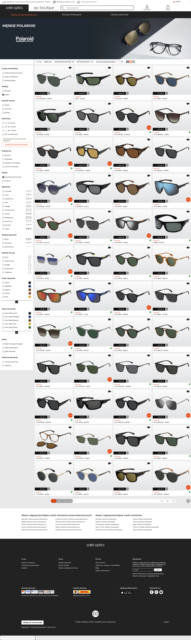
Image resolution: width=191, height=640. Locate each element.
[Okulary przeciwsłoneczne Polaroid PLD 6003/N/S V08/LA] (172, 114)
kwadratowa (9, 268)
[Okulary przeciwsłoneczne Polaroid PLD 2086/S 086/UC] (172, 258)
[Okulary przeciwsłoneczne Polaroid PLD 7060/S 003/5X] (172, 186)
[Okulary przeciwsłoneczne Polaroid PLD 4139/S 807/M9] (93, 114)
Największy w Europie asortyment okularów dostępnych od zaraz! (28, 2)
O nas (23, 559)
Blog (97, 568)
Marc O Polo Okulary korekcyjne (107, 527)
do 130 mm (11, 123)
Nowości (8, 155)
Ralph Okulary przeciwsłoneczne (67, 527)
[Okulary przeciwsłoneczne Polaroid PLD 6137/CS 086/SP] (54, 438)
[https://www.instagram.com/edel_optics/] (156, 592)
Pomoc (98, 559)
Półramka (8, 243)
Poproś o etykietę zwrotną (68, 568)
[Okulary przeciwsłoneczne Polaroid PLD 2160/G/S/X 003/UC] (54, 78)
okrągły (7, 206)
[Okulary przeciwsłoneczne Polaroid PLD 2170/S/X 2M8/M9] (172, 474)
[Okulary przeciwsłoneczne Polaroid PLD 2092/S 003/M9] (54, 366)
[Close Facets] (16, 61)
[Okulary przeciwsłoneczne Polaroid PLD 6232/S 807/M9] (172, 366)
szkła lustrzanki (10, 351)
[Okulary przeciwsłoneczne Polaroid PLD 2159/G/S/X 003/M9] (133, 366)
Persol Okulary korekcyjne (142, 519)
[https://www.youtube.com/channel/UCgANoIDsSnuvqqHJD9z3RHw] (161, 592)
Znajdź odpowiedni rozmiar (16, 145)
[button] (14, 7)
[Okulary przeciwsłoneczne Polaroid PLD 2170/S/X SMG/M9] (133, 114)
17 (162, 501)
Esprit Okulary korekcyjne (142, 530)
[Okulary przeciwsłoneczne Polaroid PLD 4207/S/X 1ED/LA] (54, 330)
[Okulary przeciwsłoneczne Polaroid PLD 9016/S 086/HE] (133, 150)
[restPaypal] (34, 592)
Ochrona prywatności (38, 627)
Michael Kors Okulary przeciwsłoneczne (70, 522)
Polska (178, 1)
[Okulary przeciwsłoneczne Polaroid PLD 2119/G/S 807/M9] (93, 222)
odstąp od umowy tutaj (32, 622)
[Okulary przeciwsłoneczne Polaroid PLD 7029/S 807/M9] (93, 402)
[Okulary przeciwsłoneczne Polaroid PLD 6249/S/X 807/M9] (133, 402)
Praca (60, 559)
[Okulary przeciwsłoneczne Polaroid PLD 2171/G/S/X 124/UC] (93, 366)
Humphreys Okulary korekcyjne (107, 524)
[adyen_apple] (52, 592)
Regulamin (25, 627)
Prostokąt (8, 191)
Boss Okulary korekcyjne (142, 524)
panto (7, 195)
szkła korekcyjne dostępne (14, 344)
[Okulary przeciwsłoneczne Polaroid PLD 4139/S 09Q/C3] (172, 78)
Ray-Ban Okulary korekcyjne (106, 519)
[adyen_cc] (23, 592)
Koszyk (168, 9)
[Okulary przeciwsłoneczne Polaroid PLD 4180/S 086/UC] (172, 438)
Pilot (6, 202)
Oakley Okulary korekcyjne (105, 522)
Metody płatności (64, 562)
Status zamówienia (103, 570)
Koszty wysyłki (63, 565)
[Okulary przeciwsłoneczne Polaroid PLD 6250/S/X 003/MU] (93, 150)
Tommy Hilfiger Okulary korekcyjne (146, 527)
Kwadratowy (9, 199)
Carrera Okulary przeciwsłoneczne (34, 527)
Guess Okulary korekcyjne (142, 522)
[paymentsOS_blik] (40, 592)
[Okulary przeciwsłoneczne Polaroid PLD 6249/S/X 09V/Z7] (54, 186)
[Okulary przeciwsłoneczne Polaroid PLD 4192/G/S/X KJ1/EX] (172, 402)
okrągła (7, 265)
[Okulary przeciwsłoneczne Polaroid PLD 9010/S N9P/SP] (133, 474)
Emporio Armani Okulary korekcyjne (109, 530)
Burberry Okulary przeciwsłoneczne (68, 530)
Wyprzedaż (8, 159)
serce (6, 257)
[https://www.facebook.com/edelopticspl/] (152, 592)
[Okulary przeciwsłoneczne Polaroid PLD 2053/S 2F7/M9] (54, 474)
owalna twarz (9, 261)
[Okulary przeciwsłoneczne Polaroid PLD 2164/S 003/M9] (93, 258)
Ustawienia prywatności (30, 565)
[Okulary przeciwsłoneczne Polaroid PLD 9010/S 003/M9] (54, 114)
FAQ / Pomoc (100, 562)
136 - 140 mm (11, 130)
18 (167, 501)
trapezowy (8, 272)
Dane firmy (51, 627)
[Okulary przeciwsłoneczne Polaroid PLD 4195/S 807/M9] (133, 294)
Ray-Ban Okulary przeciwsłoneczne (34, 519)
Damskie (8, 91)
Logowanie (146, 9)
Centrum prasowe (28, 562)
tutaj (157, 576)
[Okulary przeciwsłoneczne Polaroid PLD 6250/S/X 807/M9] (54, 402)
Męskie (7, 94)
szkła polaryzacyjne (11, 347)
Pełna (7, 239)
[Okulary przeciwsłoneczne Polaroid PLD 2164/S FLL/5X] (93, 294)
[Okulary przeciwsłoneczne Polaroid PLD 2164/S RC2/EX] (133, 222)
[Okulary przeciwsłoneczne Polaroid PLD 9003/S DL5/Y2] (93, 186)
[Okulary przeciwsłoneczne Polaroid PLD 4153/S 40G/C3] (93, 474)
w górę (166, 622)
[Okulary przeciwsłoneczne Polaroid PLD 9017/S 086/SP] (133, 186)
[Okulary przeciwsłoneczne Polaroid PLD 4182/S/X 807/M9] (172, 150)
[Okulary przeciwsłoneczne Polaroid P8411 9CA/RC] (93, 78)
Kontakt (24, 568)
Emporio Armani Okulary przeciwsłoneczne (71, 519)
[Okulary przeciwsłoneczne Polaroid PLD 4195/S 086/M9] (54, 150)
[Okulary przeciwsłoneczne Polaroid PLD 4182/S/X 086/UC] (172, 330)
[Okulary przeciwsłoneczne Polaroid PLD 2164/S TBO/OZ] (54, 294)
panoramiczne (9, 210)
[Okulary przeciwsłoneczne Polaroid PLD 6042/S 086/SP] (133, 78)
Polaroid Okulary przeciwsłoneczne (34, 530)
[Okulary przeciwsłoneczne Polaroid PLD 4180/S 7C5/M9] (172, 294)
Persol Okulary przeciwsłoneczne (33, 524)
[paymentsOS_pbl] (47, 592)
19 (173, 501)
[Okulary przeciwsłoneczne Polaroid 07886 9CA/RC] (172, 222)
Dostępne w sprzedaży (12, 163)
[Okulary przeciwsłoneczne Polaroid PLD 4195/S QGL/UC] (54, 222)
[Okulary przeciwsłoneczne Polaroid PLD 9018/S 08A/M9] (133, 438)
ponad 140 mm (11, 134)
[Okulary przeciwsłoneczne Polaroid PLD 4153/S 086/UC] (133, 330)
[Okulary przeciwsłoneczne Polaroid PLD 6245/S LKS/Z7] (54, 258)
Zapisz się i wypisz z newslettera (108, 565)
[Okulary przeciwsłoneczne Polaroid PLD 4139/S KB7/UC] (93, 330)
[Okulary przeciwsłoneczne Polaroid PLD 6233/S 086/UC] (133, 258)
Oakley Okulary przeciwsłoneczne (33, 522)
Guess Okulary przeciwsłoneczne (67, 524)
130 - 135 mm (11, 127)
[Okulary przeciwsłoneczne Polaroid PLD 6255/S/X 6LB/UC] (93, 438)
